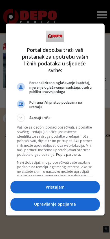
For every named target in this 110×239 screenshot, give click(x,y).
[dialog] (55, 119)
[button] (55, 118)
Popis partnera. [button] (68, 154)
